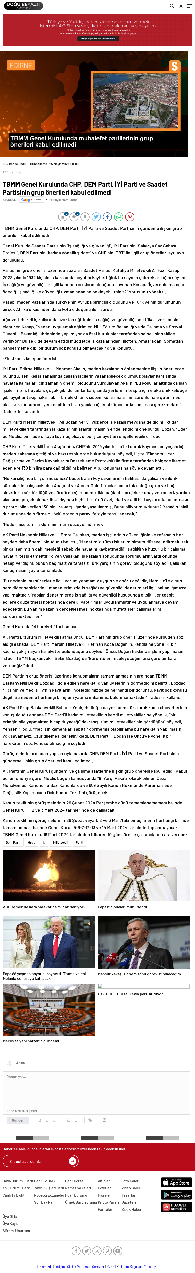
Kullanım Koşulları (129, 1267)
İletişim (60, 1267)
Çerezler (98, 1267)
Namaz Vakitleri (78, 1188)
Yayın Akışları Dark (49, 1188)
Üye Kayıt (10, 1223)
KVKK (110, 1267)
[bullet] (75, 1120)
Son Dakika (43, 1202)
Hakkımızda (44, 1267)
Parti (79, 842)
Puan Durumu (76, 1195)
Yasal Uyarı (152, 1267)
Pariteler (105, 1209)
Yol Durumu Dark (16, 1188)
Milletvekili (60, 842)
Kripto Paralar (109, 1202)
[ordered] (68, 1120)
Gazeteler (130, 1202)
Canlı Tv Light (14, 1195)
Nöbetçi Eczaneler (49, 1195)
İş (44, 842)
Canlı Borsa (74, 1181)
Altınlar (104, 1181)
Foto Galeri (130, 1181)
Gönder (18, 1120)
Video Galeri (131, 1188)
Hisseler (104, 1195)
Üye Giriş (10, 1216)
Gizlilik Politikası (78, 1267)
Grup (31, 842)
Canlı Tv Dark (44, 1181)
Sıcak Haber (132, 1209)
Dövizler (104, 1188)
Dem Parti (13, 842)
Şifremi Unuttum (16, 1230)
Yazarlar (129, 1195)
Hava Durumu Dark (18, 1181)
